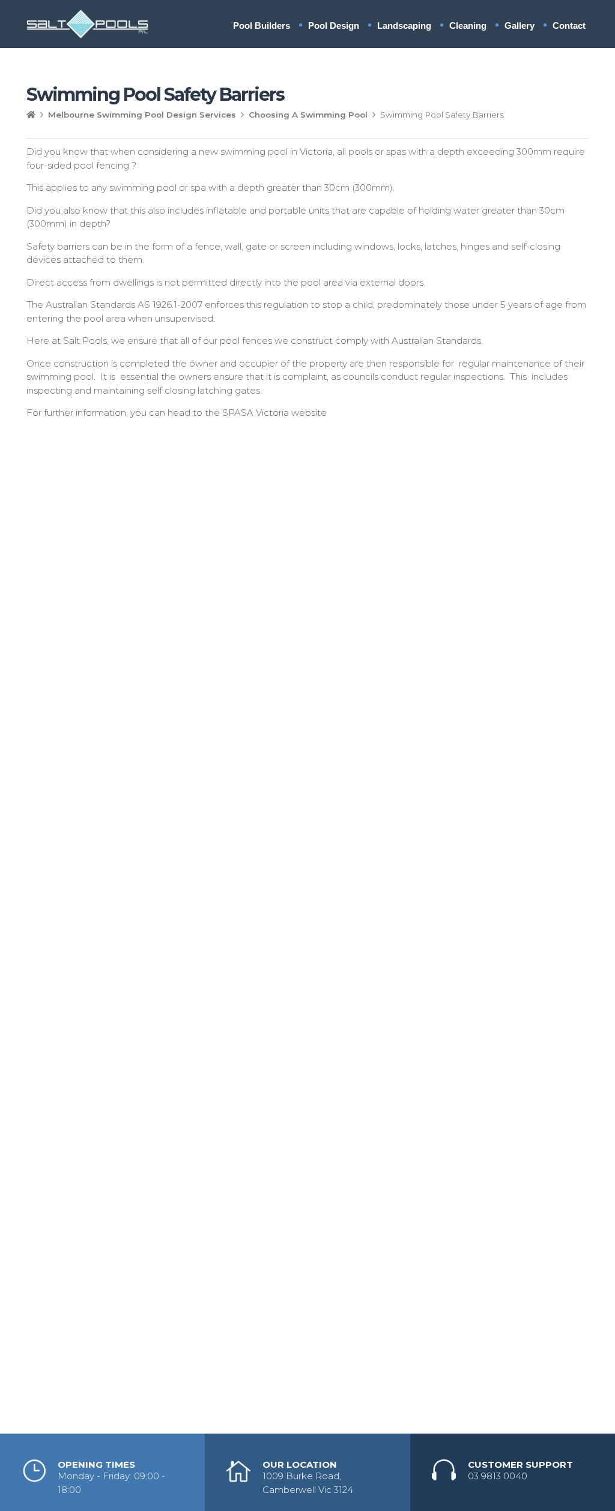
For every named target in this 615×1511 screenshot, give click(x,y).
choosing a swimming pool (308, 114)
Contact (569, 25)
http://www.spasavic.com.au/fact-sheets (114, 435)
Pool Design (333, 25)
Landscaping (404, 25)
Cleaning (467, 25)
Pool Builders (261, 25)
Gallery (519, 25)
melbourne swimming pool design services (142, 114)
